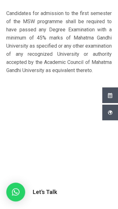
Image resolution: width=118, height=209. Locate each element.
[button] (15, 192)
